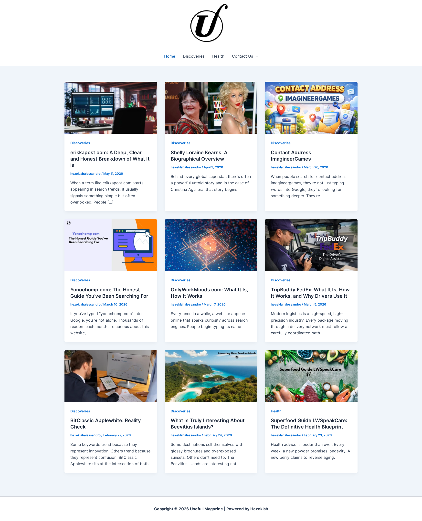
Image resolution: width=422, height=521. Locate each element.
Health (218, 56)
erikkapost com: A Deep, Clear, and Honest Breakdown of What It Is (110, 159)
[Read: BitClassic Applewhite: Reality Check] (110, 375)
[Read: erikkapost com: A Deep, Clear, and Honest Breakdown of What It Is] (110, 107)
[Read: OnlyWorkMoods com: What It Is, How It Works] (211, 244)
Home (169, 56)
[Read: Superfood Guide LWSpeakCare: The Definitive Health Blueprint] (311, 375)
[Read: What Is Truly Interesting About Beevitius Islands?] (211, 375)
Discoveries (193, 56)
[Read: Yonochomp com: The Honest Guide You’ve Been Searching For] (110, 244)
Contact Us (242, 56)
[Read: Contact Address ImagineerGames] (311, 107)
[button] (255, 56)
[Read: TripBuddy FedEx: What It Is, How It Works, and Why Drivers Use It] (311, 244)
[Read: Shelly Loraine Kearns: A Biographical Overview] (211, 107)
